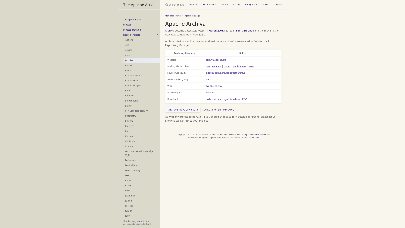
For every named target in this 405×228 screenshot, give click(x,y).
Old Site (278, 4)
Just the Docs (141, 221)
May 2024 (198, 34)
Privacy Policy (251, 4)
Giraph (128, 210)
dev (208, 66)
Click (127, 131)
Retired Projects (131, 34)
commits (216, 66)
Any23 (128, 49)
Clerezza (129, 125)
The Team (193, 4)
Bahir (128, 90)
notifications (239, 66)
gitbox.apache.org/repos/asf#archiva (225, 72)
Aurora (128, 65)
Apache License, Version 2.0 (257, 134)
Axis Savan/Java (133, 85)
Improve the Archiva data (183, 109)
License (224, 4)
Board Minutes (209, 4)
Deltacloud (131, 160)
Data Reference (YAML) (220, 109)
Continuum (131, 141)
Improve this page (192, 15)
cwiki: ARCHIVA (214, 85)
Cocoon (129, 136)
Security (236, 4)
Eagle (128, 180)
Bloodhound (131, 100)
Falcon (128, 200)
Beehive (129, 95)
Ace (127, 44)
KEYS (244, 99)
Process (127, 24)
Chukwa (129, 120)
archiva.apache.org (216, 59)
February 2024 (245, 30)
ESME (128, 185)
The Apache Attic (138, 4)
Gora (127, 215)
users (251, 66)
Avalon (128, 70)
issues (227, 66)
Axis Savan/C (132, 80)
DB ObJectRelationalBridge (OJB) (139, 153)
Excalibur (130, 195)
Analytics (266, 4)
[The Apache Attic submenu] (157, 19)
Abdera (129, 39)
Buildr (128, 105)
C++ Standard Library (136, 110)
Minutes (210, 92)
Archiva (169, 30)
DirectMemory (132, 170)
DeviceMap (131, 165)
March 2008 (216, 30)
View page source (173, 15)
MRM (209, 79)
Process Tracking (132, 29)
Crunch (129, 146)
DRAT (128, 175)
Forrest (129, 205)
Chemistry (130, 115)
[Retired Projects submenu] (157, 34)
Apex (127, 55)
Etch (127, 190)
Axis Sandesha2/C (134, 75)
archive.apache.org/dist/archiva (223, 99)
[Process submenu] (157, 24)
